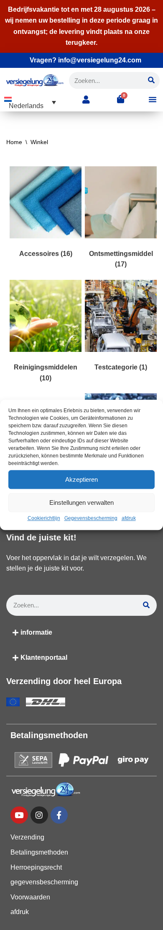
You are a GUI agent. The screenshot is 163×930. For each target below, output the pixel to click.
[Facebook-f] (59, 815)
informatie (36, 632)
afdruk (129, 518)
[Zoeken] (151, 80)
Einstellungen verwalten (81, 502)
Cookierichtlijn (44, 518)
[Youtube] (19, 815)
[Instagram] (39, 815)
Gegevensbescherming (90, 518)
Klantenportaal (43, 657)
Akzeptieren (81, 479)
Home (14, 142)
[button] (30, 102)
